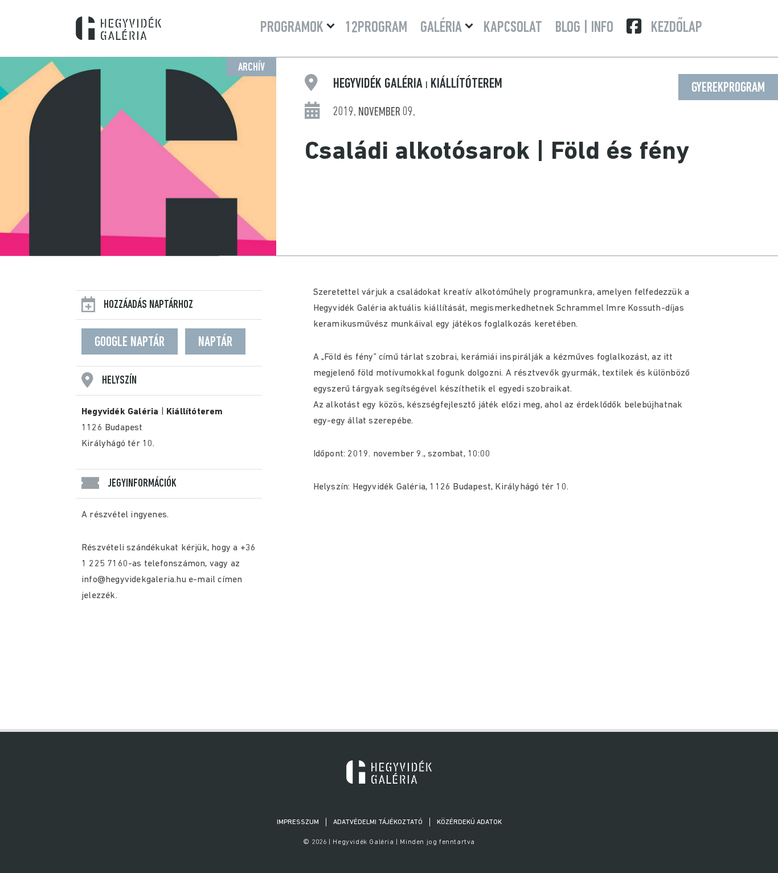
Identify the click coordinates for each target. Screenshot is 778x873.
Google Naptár (130, 342)
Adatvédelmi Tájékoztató (378, 822)
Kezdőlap (676, 28)
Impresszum (298, 822)
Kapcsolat (513, 28)
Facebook (635, 26)
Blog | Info (584, 28)
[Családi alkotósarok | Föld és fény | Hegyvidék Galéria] (389, 772)
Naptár (215, 342)
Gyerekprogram (728, 88)
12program (376, 28)
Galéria (441, 28)
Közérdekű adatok (469, 822)
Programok (292, 28)
